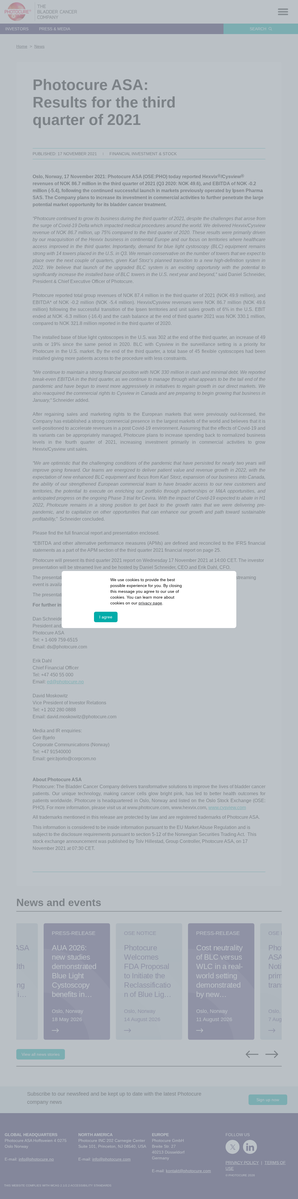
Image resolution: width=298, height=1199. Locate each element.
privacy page (150, 603)
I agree (105, 617)
